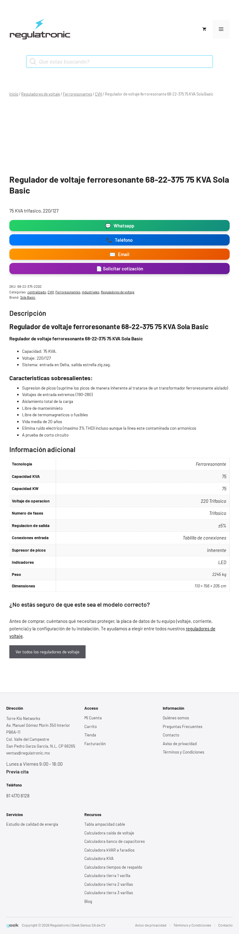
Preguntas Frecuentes (182, 726)
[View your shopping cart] (204, 29)
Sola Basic (27, 297)
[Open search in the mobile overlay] (119, 61)
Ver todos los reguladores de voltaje (47, 651)
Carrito (90, 726)
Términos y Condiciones (183, 752)
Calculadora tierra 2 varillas (108, 884)
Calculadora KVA (99, 858)
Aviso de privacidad (180, 743)
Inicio (13, 94)
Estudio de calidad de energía (32, 824)
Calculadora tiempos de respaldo (113, 867)
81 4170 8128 (18, 795)
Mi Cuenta (93, 717)
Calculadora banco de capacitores (114, 841)
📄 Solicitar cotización (119, 268)
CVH (98, 94)
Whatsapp (119, 225)
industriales (90, 292)
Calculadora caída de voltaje (109, 832)
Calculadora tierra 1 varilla (107, 875)
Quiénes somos (176, 717)
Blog (88, 901)
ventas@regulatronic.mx (28, 752)
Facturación (95, 743)
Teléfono (119, 240)
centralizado (36, 292)
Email (119, 254)
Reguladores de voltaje (40, 94)
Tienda (90, 734)
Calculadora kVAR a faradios (109, 850)
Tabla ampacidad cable (104, 824)
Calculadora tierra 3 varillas (108, 892)
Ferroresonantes (77, 94)
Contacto (171, 734)
